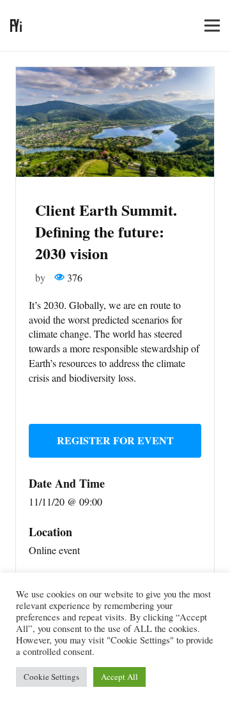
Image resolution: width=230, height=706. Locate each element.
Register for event (115, 440)
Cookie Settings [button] (51, 676)
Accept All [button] (119, 676)
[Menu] (212, 25)
